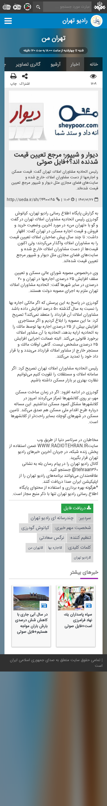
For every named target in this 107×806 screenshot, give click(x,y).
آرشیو (56, 64)
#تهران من (35, 548)
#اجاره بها (55, 548)
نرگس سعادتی (51, 538)
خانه (94, 64)
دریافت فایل (75, 508)
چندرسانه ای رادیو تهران (52, 518)
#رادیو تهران (82, 558)
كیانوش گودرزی (35, 528)
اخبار (75, 64)
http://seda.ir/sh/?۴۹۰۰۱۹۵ (31, 200)
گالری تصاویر (28, 64)
